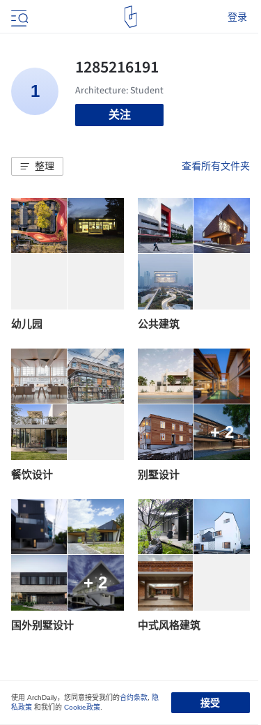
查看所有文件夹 (216, 165)
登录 (237, 17)
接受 (210, 702)
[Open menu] (18, 16)
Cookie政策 (82, 707)
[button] (37, 166)
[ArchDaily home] (130, 17)
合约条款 (134, 697)
